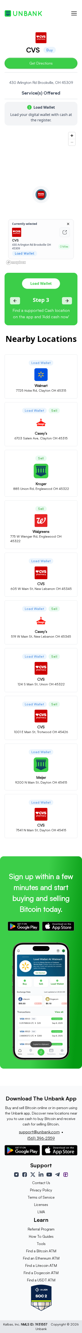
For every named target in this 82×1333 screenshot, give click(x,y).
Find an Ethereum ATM (41, 1258)
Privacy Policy (41, 1190)
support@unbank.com (39, 1131)
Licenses (41, 1204)
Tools (41, 1243)
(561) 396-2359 (41, 1138)
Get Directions (41, 63)
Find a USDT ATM (41, 1280)
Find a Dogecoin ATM (41, 1272)
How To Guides (41, 1236)
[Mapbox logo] (16, 262)
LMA (41, 1212)
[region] (41, 198)
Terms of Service (41, 1197)
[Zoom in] (72, 135)
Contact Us (41, 1182)
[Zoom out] (72, 142)
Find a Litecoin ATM (41, 1265)
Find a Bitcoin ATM (41, 1251)
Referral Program (41, 1229)
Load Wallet (41, 283)
